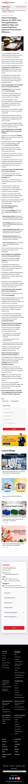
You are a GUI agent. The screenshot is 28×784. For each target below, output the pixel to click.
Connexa (16, 690)
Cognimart (17, 692)
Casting (16, 733)
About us (4, 739)
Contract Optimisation (19, 707)
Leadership (17, 744)
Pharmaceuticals (5, 667)
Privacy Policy (14, 775)
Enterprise (12, 766)
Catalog (4, 756)
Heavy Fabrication (18, 731)
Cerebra (16, 683)
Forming (16, 722)
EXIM (3, 707)
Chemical (4, 658)
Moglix (23, 766)
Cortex (16, 685)
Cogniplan (17, 687)
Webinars (17, 749)
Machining (17, 724)
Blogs (7, 9)
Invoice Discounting (6, 711)
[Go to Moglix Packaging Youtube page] (16, 778)
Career (16, 741)
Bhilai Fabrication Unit (6, 717)
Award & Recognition (6, 754)
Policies (3, 723)
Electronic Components (20, 672)
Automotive (4, 653)
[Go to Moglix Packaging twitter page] (18, 778)
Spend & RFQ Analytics (19, 697)
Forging (16, 719)
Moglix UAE (14, 768)
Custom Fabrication (19, 661)
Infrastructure (18, 657)
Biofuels (16, 670)
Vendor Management (19, 675)
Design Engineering (19, 717)
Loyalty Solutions (18, 677)
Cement (3, 655)
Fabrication (5, 766)
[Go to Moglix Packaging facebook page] (10, 778)
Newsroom (4, 741)
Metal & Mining (5, 665)
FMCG (3, 660)
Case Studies (5, 749)
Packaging (17, 659)
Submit (14, 429)
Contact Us (4, 746)
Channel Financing (6, 709)
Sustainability (18, 739)
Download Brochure (21, 6)
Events (3, 744)
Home (3, 9)
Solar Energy (17, 667)
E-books (16, 751)
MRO (16, 654)
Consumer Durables (6, 662)
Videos (3, 751)
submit (14, 627)
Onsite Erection (18, 729)
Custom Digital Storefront (20, 709)
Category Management (7, 686)
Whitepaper (17, 754)
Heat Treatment (18, 726)
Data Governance (18, 695)
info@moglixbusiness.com (11, 574)
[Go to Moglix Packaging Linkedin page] (13, 778)
